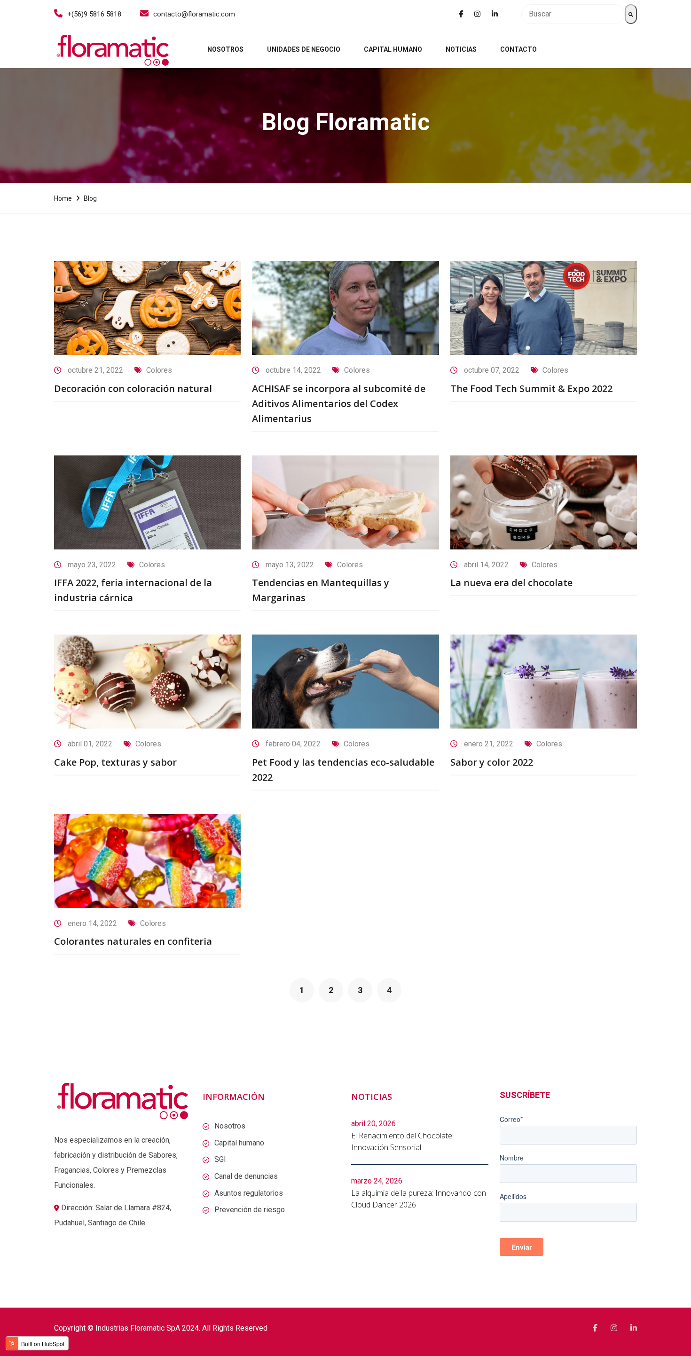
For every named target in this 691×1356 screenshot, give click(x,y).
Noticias (461, 49)
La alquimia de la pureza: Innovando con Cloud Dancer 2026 (418, 1199)
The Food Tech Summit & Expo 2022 (531, 388)
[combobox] (573, 14)
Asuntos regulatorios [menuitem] (248, 1193)
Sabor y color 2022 (491, 762)
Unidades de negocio (303, 49)
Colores (159, 370)
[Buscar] (631, 14)
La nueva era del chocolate (511, 582)
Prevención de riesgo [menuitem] (249, 1209)
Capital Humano (393, 49)
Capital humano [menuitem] (239, 1142)
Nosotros (225, 49)
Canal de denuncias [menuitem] (246, 1176)
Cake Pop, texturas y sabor (115, 762)
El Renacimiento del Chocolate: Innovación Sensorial (402, 1141)
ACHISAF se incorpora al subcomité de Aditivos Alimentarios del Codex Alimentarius (338, 403)
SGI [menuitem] (220, 1159)
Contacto (518, 49)
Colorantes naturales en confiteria (133, 941)
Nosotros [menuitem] (229, 1125)
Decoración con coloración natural (133, 388)
